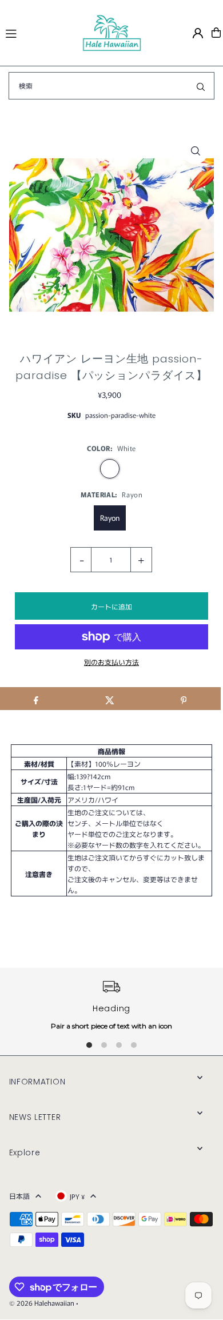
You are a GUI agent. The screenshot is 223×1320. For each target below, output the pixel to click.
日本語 (19, 1196)
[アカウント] (198, 33)
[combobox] (111, 85)
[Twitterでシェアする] (110, 698)
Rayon (110, 517)
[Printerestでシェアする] (183, 698)
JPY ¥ (77, 1196)
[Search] (200, 85)
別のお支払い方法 (111, 662)
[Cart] (216, 32)
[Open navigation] (38, 32)
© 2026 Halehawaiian (41, 1302)
